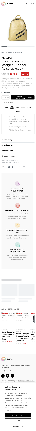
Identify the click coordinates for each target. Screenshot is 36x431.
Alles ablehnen (18, 426)
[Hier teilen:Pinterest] (16, 167)
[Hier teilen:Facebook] (13, 167)
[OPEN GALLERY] (18, 27)
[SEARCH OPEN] (27, 3)
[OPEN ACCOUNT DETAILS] (31, 4)
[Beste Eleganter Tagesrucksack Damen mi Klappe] (8, 319)
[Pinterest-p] (12, 376)
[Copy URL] (24, 167)
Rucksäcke (18, 52)
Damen (10, 52)
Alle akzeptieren (18, 415)
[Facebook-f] (3, 376)
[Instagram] (7, 376)
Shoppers (18, 331)
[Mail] (20, 167)
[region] (18, 407)
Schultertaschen (20, 329)
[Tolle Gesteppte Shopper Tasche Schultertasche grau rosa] (23, 319)
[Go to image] (4, 46)
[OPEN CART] (34, 4)
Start (3, 52)
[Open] (18, 3)
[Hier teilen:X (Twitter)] (9, 167)
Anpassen (18, 421)
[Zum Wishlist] (13, 314)
